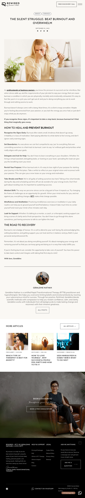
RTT (32, 196)
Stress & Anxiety (10, 352)
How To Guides (35, 352)
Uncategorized (60, 352)
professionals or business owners (21, 90)
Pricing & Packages (37, 450)
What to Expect (36, 459)
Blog (33, 462)
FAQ (33, 453)
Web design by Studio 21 (65, 488)
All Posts (42, 310)
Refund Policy (50, 453)
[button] (80, 4)
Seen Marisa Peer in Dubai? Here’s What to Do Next (66, 358)
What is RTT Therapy (38, 456)
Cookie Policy (50, 450)
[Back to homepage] (10, 6)
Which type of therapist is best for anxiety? (16, 358)
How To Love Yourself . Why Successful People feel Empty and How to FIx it (41, 360)
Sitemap (48, 459)
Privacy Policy (50, 456)
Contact (34, 465)
